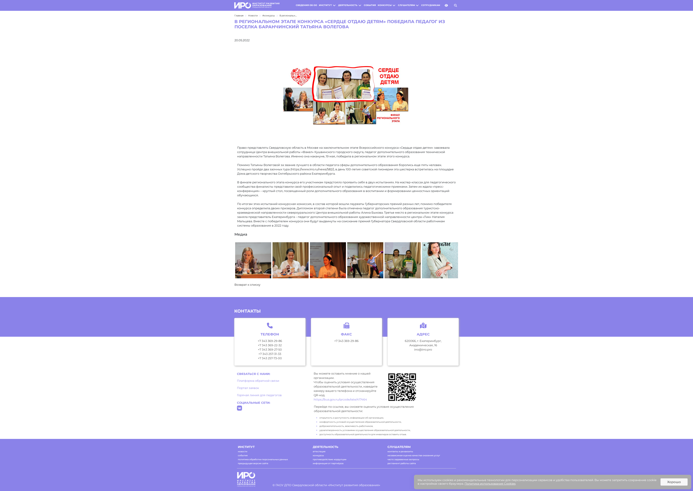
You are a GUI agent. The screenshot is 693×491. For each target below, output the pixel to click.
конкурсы (385, 5)
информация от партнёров (328, 463)
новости (242, 451)
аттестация (319, 451)
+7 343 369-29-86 (270, 341)
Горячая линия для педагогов (259, 395)
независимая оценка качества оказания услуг (413, 455)
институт (325, 5)
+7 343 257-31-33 (269, 354)
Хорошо (674, 482)
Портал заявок (248, 388)
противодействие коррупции (329, 459)
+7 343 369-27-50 (270, 349)
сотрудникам (430, 5)
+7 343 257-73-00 (270, 358)
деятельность (348, 5)
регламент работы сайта (401, 463)
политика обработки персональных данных (263, 459)
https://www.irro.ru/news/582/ (312, 169)
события (370, 5)
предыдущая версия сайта (253, 463)
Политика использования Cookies (490, 483)
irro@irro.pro (423, 349)
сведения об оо (306, 5)
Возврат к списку (247, 284)
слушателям (406, 5)
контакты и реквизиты (400, 451)
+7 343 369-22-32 (270, 345)
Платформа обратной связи (258, 380)
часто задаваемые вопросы (403, 459)
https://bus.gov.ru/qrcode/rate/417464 (340, 399)
